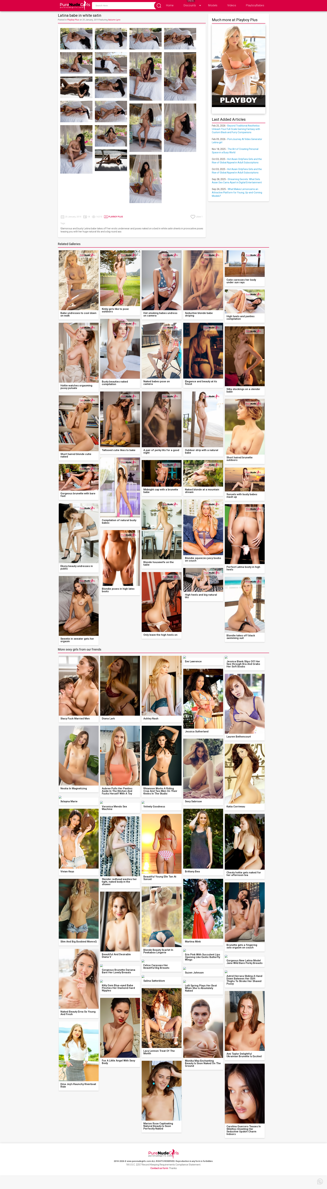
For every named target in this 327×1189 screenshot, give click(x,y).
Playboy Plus (73, 20)
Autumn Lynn (114, 20)
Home (170, 5)
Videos (231, 5)
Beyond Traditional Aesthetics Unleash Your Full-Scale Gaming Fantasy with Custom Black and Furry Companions (236, 129)
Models (212, 5)
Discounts (190, 5)
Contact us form (159, 1168)
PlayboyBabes (255, 5)
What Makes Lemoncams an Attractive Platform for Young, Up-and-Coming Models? (237, 192)
